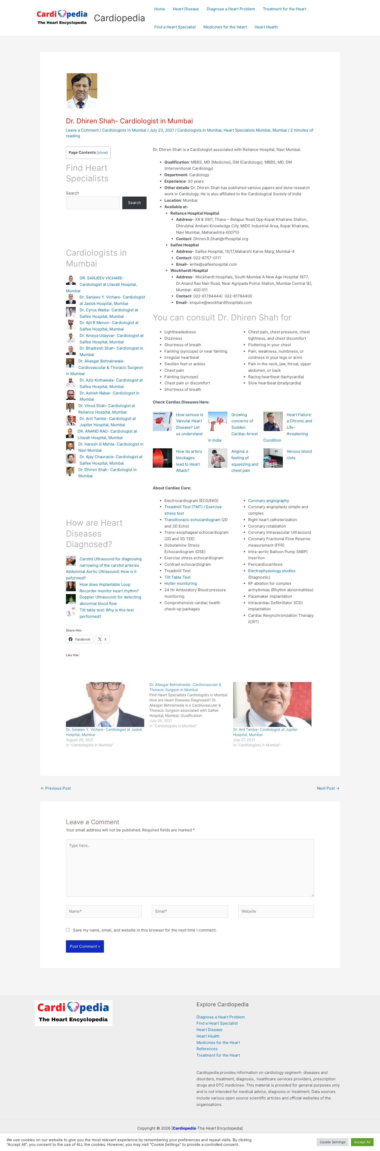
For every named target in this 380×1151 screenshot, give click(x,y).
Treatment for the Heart (218, 1055)
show (102, 153)
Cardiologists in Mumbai (124, 130)
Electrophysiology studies (271, 570)
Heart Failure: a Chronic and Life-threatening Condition (287, 427)
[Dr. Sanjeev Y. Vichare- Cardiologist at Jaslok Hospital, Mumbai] (105, 704)
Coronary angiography (268, 500)
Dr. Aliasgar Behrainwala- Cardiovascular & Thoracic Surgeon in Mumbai (104, 367)
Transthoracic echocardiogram (192, 519)
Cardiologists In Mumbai (199, 130)
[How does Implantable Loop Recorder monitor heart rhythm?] (71, 586)
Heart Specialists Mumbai (247, 130)
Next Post (328, 788)
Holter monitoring (180, 583)
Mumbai (279, 130)
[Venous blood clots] (273, 458)
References (207, 1048)
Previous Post (56, 788)
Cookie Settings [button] (332, 1142)
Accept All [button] (362, 1142)
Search (72, 193)
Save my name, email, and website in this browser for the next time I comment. (145, 930)
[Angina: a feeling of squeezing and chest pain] (217, 458)
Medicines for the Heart (218, 1042)
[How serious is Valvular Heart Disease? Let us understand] (162, 421)
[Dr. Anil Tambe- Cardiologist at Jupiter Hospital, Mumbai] (272, 704)
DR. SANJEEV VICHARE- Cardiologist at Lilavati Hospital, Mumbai (101, 284)
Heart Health (208, 1036)
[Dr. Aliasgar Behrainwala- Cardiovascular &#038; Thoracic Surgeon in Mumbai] (191, 705)
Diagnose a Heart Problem (220, 1017)
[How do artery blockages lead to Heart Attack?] (162, 458)
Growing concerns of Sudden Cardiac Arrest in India (233, 427)
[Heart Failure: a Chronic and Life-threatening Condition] (273, 421)
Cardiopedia (119, 17)
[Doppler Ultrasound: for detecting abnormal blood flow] (71, 599)
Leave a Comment (82, 130)
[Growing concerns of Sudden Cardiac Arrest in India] (217, 421)
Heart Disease (209, 1029)
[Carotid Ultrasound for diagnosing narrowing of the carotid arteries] (71, 561)
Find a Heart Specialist (217, 1023)
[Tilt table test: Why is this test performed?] (71, 612)
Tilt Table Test (177, 577)
